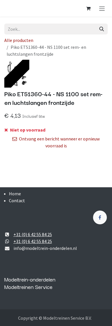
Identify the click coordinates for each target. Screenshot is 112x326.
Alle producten (18, 40)
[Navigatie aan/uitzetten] (102, 8)
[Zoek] (102, 29)
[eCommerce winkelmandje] (88, 8)
